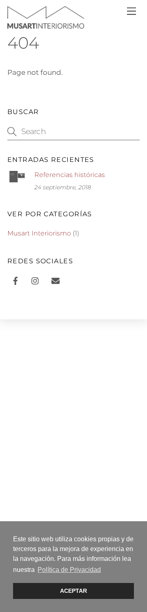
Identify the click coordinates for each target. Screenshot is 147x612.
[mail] (55, 280)
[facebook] (15, 280)
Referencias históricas (69, 175)
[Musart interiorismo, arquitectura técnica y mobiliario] (45, 24)
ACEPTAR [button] (73, 590)
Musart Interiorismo (39, 233)
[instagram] (35, 280)
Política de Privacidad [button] (69, 569)
